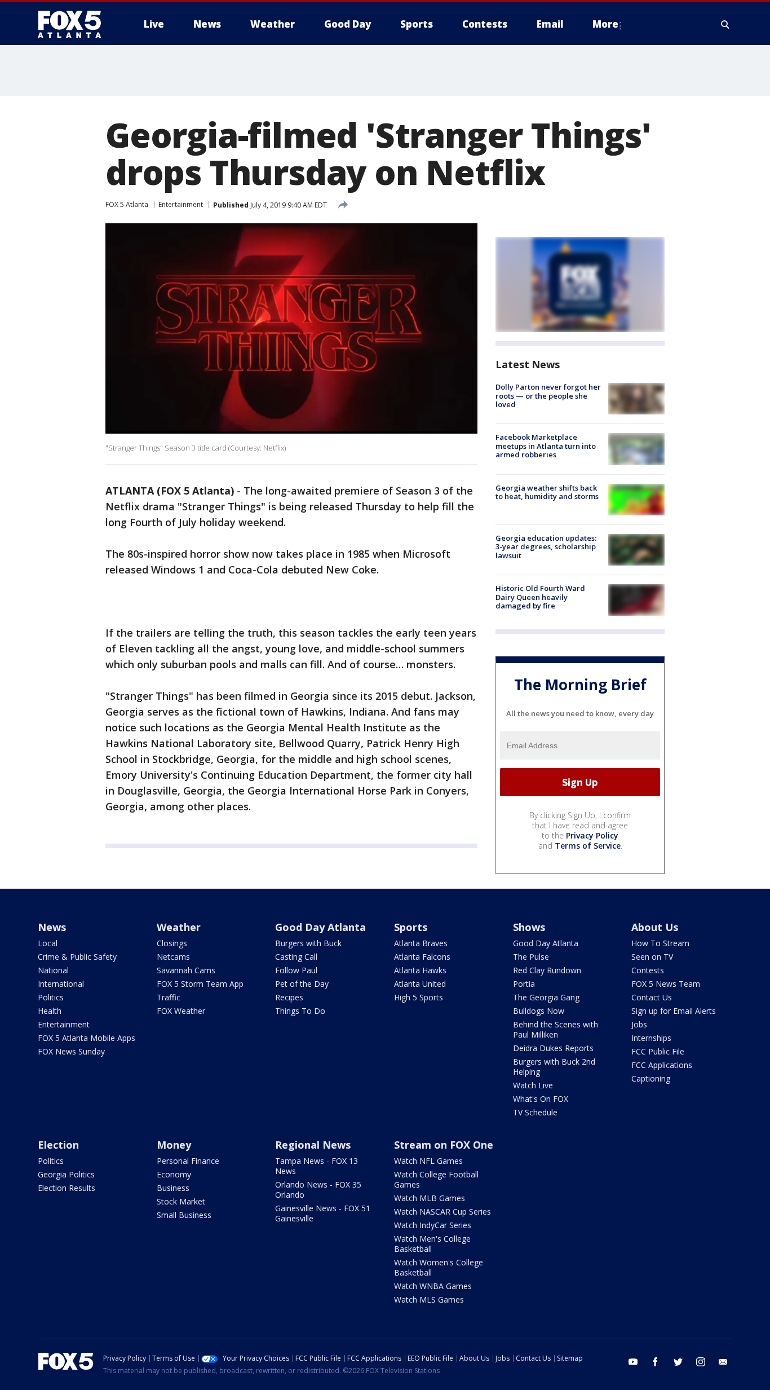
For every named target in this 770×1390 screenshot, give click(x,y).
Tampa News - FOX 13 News (316, 1165)
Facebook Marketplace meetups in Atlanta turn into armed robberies (545, 446)
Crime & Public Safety (77, 956)
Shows (529, 927)
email (723, 1362)
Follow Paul (296, 970)
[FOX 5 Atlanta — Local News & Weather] (75, 24)
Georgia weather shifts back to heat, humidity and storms (547, 492)
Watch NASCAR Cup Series (442, 1211)
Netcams (173, 956)
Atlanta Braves (421, 943)
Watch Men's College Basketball (432, 1243)
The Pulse (531, 956)
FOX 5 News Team (665, 983)
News (52, 927)
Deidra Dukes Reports (553, 1048)
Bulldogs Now (538, 1010)
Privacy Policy (592, 835)
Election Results (66, 1187)
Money (174, 1144)
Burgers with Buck (308, 943)
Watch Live (533, 1085)
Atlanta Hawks (420, 970)
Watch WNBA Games (433, 1286)
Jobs (639, 1024)
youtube (633, 1362)
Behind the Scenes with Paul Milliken (555, 1029)
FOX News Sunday (71, 1051)
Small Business (184, 1215)
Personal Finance (188, 1160)
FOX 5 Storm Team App (200, 983)
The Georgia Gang (546, 997)
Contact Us (651, 997)
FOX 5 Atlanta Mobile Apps (86, 1037)
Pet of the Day (302, 983)
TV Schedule (535, 1112)
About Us (654, 927)
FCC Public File (657, 1051)
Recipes (289, 997)
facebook (656, 1362)
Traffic (168, 997)
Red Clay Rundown (547, 970)
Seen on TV (652, 956)
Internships (651, 1037)
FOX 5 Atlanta (126, 204)
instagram (701, 1362)
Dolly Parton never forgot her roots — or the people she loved (548, 395)
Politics (51, 997)
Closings (172, 943)
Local (47, 943)
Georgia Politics (66, 1174)
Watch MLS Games (429, 1299)
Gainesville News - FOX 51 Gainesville (322, 1213)
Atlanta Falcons (422, 956)
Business (173, 1187)
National (53, 970)
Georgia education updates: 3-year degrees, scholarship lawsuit (545, 547)
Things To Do (300, 1010)
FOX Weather (181, 1010)
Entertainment (180, 204)
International (61, 983)
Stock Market (181, 1201)
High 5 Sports (418, 997)
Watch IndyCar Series (432, 1225)
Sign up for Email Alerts (673, 1010)
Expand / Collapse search (725, 24)
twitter (678, 1362)
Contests (647, 970)
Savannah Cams (186, 970)
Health (49, 1010)
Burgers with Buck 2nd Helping (554, 1066)
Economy (174, 1174)
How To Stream (660, 943)
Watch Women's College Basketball (438, 1267)
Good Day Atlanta (320, 927)
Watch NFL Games (428, 1160)
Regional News (313, 1144)
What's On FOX (540, 1098)
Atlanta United (420, 983)
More (605, 23)
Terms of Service (588, 845)
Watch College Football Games (436, 1179)
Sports (410, 927)
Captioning (650, 1078)
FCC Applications (661, 1065)
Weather (179, 927)
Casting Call (296, 956)
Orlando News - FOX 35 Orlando (318, 1189)
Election (58, 1144)
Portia (524, 983)
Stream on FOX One (443, 1144)
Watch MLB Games (429, 1198)
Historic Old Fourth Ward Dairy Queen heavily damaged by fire (540, 597)
